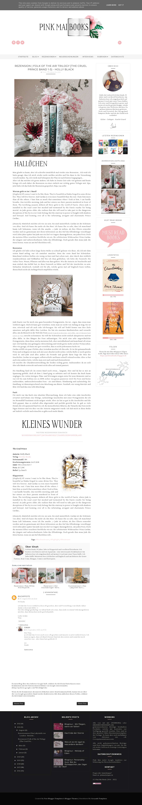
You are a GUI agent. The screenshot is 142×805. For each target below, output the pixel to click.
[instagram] (14, 42)
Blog (34, 57)
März (21, 746)
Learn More (111, 5)
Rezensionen (48, 57)
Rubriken (102, 57)
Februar (22, 749)
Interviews (87, 57)
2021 (19, 727)
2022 (19, 724)
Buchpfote (24, 596)
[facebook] (18, 42)
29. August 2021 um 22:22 (28, 599)
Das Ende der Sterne (74, 733)
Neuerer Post (18, 703)
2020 (19, 757)
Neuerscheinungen (68, 57)
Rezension (66, 540)
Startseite (23, 57)
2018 (19, 764)
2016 (19, 771)
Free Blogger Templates (53, 799)
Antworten (22, 621)
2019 (19, 760)
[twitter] (22, 42)
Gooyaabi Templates (99, 799)
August (22, 730)
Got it (121, 5)
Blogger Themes (71, 799)
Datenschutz (117, 57)
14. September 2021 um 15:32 (36, 630)
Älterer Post (82, 703)
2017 (19, 767)
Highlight (55, 540)
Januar (21, 753)
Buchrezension (43, 540)
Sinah (27, 628)
